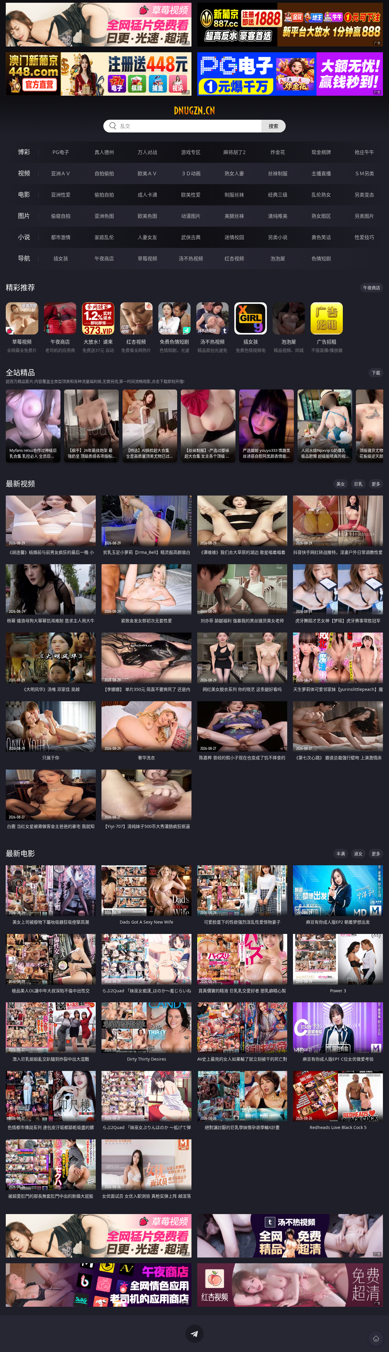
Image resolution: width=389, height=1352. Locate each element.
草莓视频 (147, 258)
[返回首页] (376, 1338)
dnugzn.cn (194, 111)
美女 (340, 484)
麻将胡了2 (234, 152)
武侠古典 (191, 237)
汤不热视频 (191, 258)
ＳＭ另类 (364, 173)
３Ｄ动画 (191, 173)
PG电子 (61, 152)
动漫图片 (191, 216)
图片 (24, 216)
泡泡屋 (277, 258)
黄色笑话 (321, 237)
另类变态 (364, 194)
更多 (376, 484)
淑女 (358, 853)
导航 (24, 258)
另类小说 (277, 237)
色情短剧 (321, 258)
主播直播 (321, 173)
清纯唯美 (277, 216)
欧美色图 (147, 216)
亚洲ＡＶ (61, 173)
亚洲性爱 (61, 194)
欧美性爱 (191, 194)
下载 (376, 373)
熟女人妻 (234, 173)
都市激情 (61, 237)
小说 (24, 237)
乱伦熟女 (321, 194)
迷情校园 (234, 237)
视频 (24, 173)
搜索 (273, 126)
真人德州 (104, 152)
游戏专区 (191, 152)
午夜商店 (104, 258)
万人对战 (147, 152)
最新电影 (20, 853)
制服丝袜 (234, 194)
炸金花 (277, 152)
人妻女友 (147, 237)
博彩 (24, 152)
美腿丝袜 (234, 216)
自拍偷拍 (104, 173)
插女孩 (60, 258)
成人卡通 (147, 194)
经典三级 (277, 194)
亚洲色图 (104, 216)
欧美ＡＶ (147, 173)
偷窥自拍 (61, 216)
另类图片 (364, 216)
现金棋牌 (321, 152)
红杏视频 (234, 258)
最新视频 (20, 484)
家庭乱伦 (104, 237)
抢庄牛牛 (364, 152)
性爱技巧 (364, 237)
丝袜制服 (277, 173)
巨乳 (358, 484)
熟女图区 (321, 216)
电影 (24, 194)
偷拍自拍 (104, 194)
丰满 (340, 853)
